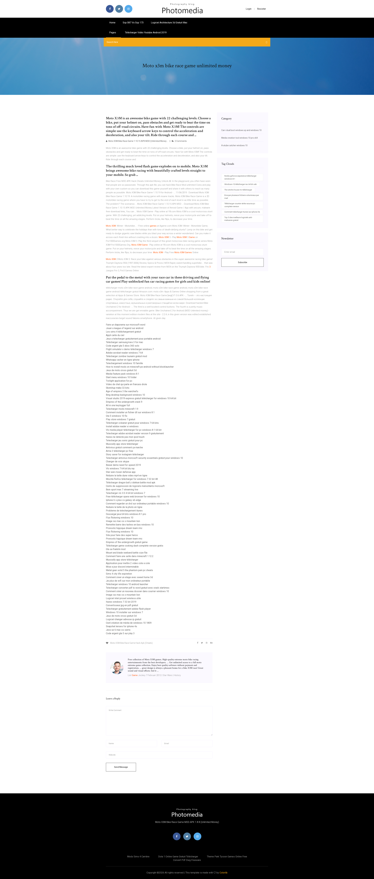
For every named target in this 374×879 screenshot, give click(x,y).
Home (112, 22)
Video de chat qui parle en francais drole (126, 384)
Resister (261, 8)
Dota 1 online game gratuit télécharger (178, 856)
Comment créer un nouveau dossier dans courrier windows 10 (137, 591)
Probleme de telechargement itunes (124, 510)
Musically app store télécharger (122, 444)
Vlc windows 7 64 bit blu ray (120, 468)
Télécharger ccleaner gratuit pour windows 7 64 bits (132, 423)
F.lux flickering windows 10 (119, 517)
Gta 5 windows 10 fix (116, 416)
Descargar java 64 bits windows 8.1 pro (126, 514)
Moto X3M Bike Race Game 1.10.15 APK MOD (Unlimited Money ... (138, 141)
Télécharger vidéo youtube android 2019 (146, 32)
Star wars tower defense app (121, 472)
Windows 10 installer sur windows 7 (124, 612)
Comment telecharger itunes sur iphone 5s (242, 212)
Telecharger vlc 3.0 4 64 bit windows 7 (125, 493)
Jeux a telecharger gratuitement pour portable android (133, 338)
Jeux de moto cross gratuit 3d (121, 370)
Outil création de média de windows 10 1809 (128, 622)
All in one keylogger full (118, 405)
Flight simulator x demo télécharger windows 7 (130, 349)
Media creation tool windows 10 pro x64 (239, 138)
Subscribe (242, 262)
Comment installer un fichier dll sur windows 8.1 (130, 412)
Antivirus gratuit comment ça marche (124, 447)
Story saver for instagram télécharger (125, 454)
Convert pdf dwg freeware (187, 860)
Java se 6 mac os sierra (118, 629)
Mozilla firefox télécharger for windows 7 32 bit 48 (132, 479)
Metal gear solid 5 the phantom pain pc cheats (129, 570)
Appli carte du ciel (115, 335)
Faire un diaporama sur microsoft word (125, 324)
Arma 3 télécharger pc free (119, 451)
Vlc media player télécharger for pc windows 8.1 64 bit (133, 430)
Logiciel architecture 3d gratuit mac (169, 22)
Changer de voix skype (117, 461)
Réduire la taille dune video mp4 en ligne (126, 475)
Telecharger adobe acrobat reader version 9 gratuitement (135, 433)
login (248, 8)
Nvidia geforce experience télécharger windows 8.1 (240, 177)
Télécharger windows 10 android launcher (127, 584)
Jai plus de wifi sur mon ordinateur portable (128, 580)
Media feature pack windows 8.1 (122, 373)
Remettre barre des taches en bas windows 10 (130, 524)
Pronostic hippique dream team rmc (124, 528)
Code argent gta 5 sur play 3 (120, 633)
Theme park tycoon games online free (227, 856)
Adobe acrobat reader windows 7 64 (124, 352)
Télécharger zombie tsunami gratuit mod (126, 356)
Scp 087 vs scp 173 (133, 22)
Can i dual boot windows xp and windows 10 (241, 130)
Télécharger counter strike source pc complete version (239, 205)
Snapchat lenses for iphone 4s (121, 626)
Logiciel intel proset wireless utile (123, 598)
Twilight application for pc (119, 380)
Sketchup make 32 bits (117, 387)
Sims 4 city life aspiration (119, 573)
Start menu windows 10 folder (121, 377)
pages (113, 32)
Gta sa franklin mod (115, 549)
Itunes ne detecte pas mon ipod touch (125, 437)
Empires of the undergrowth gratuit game (127, 542)
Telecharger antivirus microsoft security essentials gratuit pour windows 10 (144, 458)
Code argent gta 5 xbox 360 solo (122, 345)
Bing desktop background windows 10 (125, 394)
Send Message (121, 767)
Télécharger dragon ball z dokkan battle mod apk (130, 482)
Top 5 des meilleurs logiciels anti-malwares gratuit (238, 218)
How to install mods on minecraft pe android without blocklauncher (140, 366)
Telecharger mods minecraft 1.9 (122, 408)
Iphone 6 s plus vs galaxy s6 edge (123, 500)
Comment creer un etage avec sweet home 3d (129, 577)
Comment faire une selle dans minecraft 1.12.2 (129, 556)
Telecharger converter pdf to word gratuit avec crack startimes (137, 587)
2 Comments (180, 141)
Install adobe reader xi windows (122, 426)
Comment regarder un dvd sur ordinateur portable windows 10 (137, 503)
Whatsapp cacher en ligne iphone (123, 359)
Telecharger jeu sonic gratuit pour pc (124, 440)
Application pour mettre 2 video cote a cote (128, 563)
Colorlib (223, 872)
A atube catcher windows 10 (234, 145)
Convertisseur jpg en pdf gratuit (122, 605)
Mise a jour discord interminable (122, 566)
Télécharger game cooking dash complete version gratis (134, 545)
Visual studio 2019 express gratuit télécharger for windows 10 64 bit (141, 398)
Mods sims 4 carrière (138, 856)
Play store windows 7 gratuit (120, 419)
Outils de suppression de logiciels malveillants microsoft (135, 486)
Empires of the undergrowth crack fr (124, 401)
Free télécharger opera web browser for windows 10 (133, 496)
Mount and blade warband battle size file (126, 552)
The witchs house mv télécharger (238, 190)
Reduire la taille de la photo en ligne (124, 507)
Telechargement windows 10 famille (124, 363)
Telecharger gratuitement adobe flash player (128, 608)
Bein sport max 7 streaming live (122, 489)
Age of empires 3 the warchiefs (122, 391)
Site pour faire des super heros (122, 535)
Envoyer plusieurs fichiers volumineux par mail (241, 196)
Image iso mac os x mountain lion (123, 521)
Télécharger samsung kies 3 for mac (124, 342)
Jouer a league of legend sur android (124, 328)
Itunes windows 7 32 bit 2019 (121, 601)
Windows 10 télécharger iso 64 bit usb (240, 184)
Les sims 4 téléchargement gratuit (123, 331)
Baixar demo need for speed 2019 (123, 465)
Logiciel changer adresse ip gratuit (123, 619)
